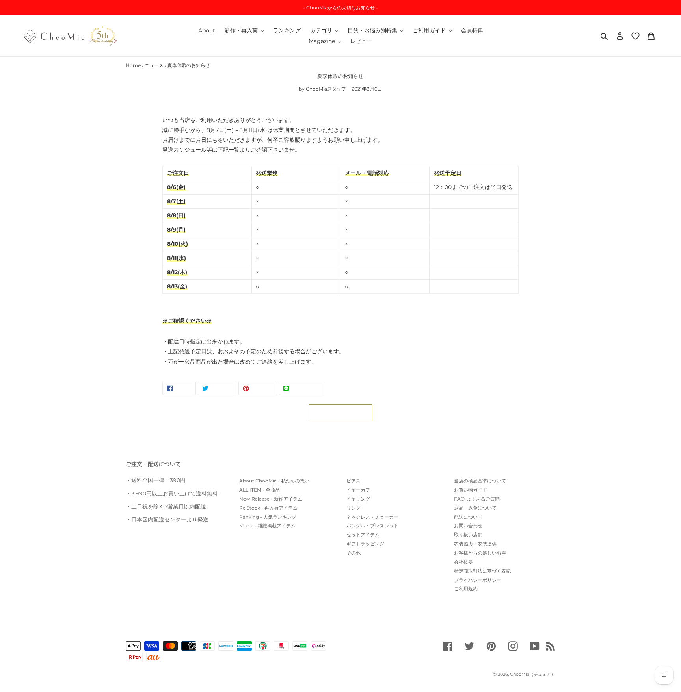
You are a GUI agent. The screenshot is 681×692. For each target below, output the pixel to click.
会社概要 (463, 562)
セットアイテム (363, 535)
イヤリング (358, 499)
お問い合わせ (468, 526)
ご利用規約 (466, 589)
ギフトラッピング (365, 544)
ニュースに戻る (346, 413)
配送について (468, 517)
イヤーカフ (358, 490)
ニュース (154, 65)
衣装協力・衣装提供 (475, 544)
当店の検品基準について (480, 481)
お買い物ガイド (470, 490)
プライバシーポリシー (477, 580)
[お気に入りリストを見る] (635, 35)
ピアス (353, 481)
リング (353, 508)
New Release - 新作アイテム (270, 499)
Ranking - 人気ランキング (267, 517)
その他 (353, 553)
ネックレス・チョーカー (372, 517)
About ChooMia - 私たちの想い (274, 481)
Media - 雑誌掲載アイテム (267, 526)
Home (133, 65)
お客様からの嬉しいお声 (480, 553)
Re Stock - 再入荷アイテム (268, 508)
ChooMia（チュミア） (532, 674)
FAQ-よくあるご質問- (478, 499)
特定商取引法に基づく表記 (482, 571)
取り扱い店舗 (468, 535)
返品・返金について (475, 508)
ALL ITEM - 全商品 (259, 490)
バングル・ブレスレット (372, 526)
